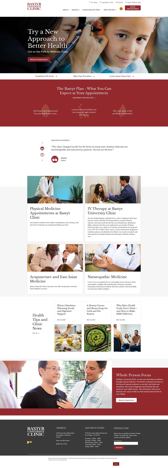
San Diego (94, 2)
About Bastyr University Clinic (83, 98)
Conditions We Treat (44, 76)
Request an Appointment (39, 59)
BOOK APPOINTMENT (133, 8)
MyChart (120, 2)
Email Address (118, 441)
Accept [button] (116, 464)
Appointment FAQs (107, 2)
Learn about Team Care (120, 76)
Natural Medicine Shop (134, 2)
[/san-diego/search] (121, 8)
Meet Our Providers (82, 76)
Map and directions (63, 440)
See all (35, 333)
